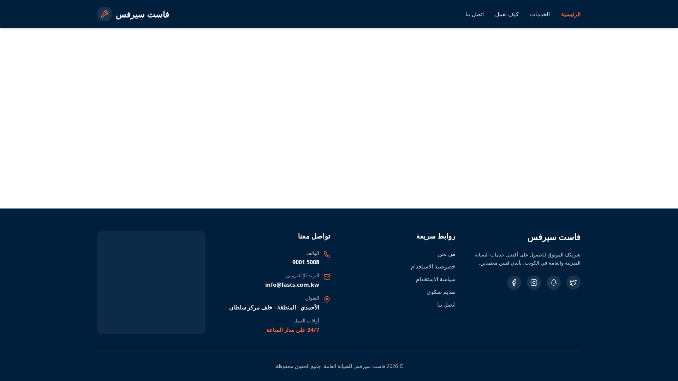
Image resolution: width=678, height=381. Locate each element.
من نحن (447, 254)
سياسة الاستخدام (436, 279)
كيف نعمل (507, 14)
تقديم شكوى (441, 292)
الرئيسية (571, 14)
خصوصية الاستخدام (433, 266)
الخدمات (540, 14)
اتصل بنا (474, 14)
